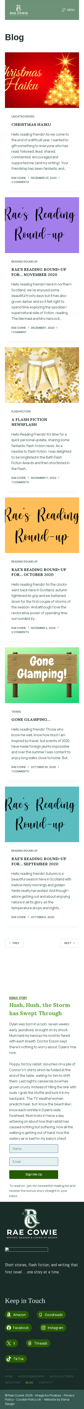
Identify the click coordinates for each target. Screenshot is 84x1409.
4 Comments (20, 182)
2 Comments (20, 632)
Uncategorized (22, 116)
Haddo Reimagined (31, 1376)
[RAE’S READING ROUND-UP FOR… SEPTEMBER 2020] (42, 814)
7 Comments (20, 482)
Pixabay (55, 1395)
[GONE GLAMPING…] (42, 675)
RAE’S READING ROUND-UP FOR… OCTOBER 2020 (38, 572)
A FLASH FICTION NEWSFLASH (29, 422)
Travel (16, 711)
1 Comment (19, 332)
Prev (16, 943)
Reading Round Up (24, 261)
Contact (46, 1382)
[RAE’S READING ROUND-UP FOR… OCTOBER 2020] (42, 525)
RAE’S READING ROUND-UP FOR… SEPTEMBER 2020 (38, 861)
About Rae (12, 1382)
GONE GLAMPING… (30, 719)
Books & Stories (61, 1376)
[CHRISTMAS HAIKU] (42, 80)
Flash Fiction (21, 411)
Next (67, 943)
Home (9, 1376)
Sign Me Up (33, 1174)
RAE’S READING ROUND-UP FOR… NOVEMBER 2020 (38, 272)
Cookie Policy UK (28, 1399)
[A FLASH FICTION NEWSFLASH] (42, 375)
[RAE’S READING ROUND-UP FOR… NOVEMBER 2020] (42, 225)
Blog (29, 1382)
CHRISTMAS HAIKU (31, 124)
